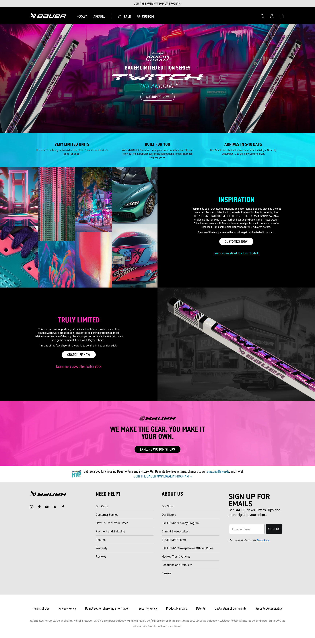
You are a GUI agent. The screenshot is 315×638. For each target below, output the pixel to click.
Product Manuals (176, 608)
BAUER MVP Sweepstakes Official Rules (187, 548)
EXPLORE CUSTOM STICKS (157, 449)
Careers (166, 573)
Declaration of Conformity (230, 608)
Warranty (101, 548)
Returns (101, 540)
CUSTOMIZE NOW (157, 96)
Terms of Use (41, 608)
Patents (201, 608)
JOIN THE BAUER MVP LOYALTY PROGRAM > (158, 3)
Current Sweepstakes (175, 531)
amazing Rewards (218, 471)
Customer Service (107, 514)
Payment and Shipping (110, 531)
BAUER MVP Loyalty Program (181, 523)
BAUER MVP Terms (174, 540)
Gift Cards (102, 506)
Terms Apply (263, 540)
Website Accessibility (269, 608)
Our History (169, 514)
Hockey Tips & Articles (176, 556)
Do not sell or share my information (107, 608)
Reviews (101, 556)
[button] (81, 16)
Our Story (168, 506)
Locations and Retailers (177, 565)
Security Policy (148, 608)
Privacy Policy (67, 608)
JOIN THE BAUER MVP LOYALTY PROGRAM (162, 476)
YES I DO (274, 529)
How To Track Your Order (112, 523)
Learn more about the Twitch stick (236, 253)
